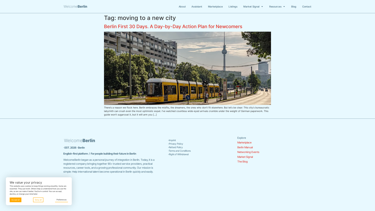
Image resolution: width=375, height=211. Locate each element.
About (182, 6)
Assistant (196, 6)
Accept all (15, 200)
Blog (293, 6)
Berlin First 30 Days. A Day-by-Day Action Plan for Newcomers (173, 26)
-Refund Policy (175, 147)
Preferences (62, 200)
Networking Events (248, 152)
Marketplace (215, 6)
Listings (233, 6)
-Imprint (172, 140)
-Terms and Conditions (179, 150)
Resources (275, 6)
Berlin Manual (245, 147)
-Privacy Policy (175, 143)
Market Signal (251, 6)
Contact (306, 6)
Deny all (38, 200)
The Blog (242, 161)
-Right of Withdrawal (178, 154)
